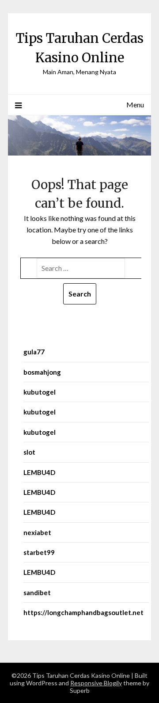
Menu (135, 104)
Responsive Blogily (96, 683)
